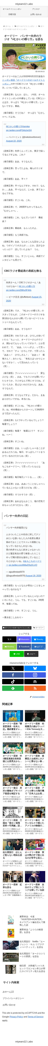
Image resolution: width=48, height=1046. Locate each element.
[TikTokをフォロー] (13, 681)
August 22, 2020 (14, 141)
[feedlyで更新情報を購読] (13, 688)
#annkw (26, 126)
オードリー (39, 628)
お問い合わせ (9, 1005)
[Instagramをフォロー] (35, 675)
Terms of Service (35, 1017)
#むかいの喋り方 (14, 126)
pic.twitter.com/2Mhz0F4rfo (18, 290)
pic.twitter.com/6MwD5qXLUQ (23, 565)
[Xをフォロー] (13, 668)
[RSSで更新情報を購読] (35, 688)
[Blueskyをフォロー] (35, 668)
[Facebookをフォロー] (13, 675)
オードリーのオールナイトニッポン (18, 628)
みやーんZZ (8, 992)
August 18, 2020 (33, 576)
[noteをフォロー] (35, 681)
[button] (31, 654)
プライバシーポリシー (13, 998)
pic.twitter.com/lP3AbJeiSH (19, 130)
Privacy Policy (16, 1017)
